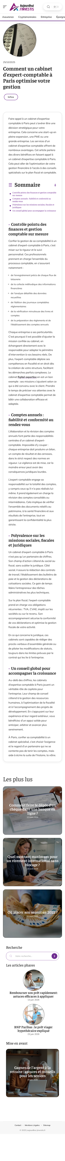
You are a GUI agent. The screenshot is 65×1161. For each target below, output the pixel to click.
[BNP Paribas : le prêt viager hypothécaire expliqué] (33, 1014)
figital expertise (27, 377)
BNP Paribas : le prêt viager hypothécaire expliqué (33, 1029)
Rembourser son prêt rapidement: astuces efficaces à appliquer (33, 994)
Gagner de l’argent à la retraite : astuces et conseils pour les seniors (32, 1071)
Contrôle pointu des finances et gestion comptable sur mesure (34, 193)
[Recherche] (48, 7)
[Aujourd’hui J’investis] (21, 7)
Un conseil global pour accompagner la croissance (34, 210)
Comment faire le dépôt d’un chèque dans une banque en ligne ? (32, 809)
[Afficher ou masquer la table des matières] (48, 185)
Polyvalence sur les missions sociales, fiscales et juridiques (33, 206)
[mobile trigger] (5, 7)
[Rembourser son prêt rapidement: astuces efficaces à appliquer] (33, 980)
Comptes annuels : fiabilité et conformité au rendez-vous (31, 200)
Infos (11, 97)
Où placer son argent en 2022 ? (33, 912)
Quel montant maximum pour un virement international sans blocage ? (32, 860)
